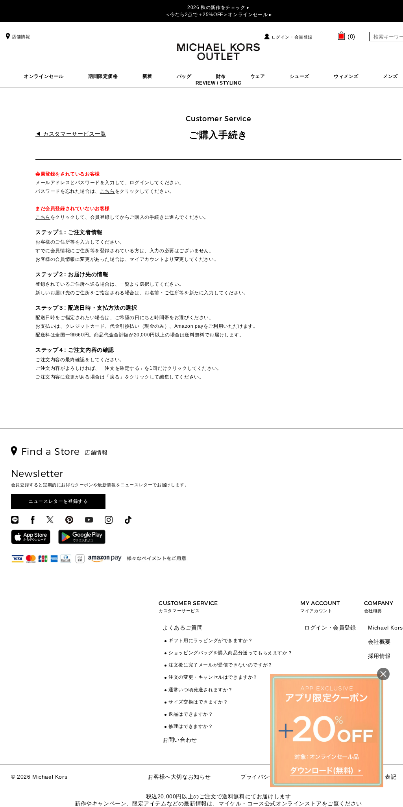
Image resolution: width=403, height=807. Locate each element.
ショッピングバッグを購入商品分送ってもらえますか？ (230, 653)
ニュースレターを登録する (58, 501)
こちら (107, 191)
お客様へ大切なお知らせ (179, 777)
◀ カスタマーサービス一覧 (70, 134)
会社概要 (379, 642)
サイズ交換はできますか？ (198, 702)
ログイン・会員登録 (292, 37)
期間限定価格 (103, 76)
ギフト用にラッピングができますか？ (210, 640)
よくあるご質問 (183, 627)
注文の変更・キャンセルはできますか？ (213, 677)
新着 (147, 76)
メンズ (390, 76)
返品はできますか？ (190, 714)
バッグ (184, 76)
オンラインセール (44, 76)
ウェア (257, 76)
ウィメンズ (346, 76)
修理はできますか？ (190, 726)
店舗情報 (21, 36)
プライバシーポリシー (269, 777)
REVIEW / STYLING (219, 83)
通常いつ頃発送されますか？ (200, 690)
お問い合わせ (180, 740)
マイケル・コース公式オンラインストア (270, 803)
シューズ (299, 76)
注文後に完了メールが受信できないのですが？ (220, 665)
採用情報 (379, 656)
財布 (221, 76)
